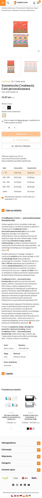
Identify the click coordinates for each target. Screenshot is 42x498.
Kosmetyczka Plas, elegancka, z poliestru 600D (30, 417)
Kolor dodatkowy (14, 111)
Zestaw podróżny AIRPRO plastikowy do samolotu (11, 417)
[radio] (4, 107)
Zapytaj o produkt (23, 146)
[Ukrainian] (30, 496)
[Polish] (24, 496)
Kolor (10, 104)
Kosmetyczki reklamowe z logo (27, 8)
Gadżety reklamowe (8, 8)
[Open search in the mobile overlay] (8, 3)
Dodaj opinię (20, 81)
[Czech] (12, 496)
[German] (21, 496)
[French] (18, 496)
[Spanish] (27, 496)
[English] (15, 496)
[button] (36, 66)
